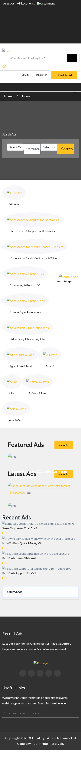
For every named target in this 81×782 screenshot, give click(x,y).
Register (41, 74)
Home (8, 96)
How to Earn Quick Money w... (22, 543)
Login (25, 74)
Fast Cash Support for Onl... (20, 573)
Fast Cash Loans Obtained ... (20, 558)
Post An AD (65, 75)
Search (67, 148)
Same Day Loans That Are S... (20, 528)
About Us (9, 3)
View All (63, 445)
